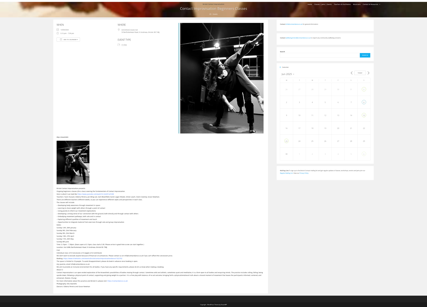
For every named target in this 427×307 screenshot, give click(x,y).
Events (215, 14)
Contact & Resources (370, 4)
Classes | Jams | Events (323, 4)
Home (310, 4)
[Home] (210, 14)
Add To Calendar (70, 39)
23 (286, 141)
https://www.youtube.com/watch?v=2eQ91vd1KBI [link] (95, 194)
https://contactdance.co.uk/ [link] (117, 281)
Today (360, 73)
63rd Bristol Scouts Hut (130, 30)
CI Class (124, 45)
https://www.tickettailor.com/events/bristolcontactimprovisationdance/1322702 (92, 258)
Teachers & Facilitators (342, 4)
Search (282, 52)
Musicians (357, 4)
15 (364, 115)
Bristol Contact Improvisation (213, 4)
